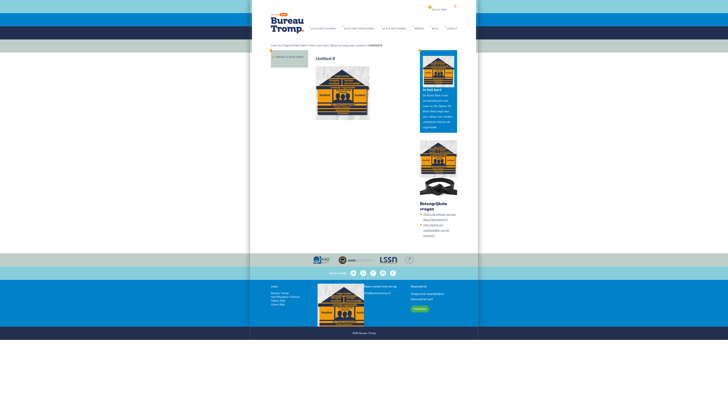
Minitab (419, 28)
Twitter (353, 273)
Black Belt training (323, 28)
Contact (451, 28)
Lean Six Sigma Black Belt (289, 45)
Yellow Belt (278, 301)
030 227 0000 (439, 9)
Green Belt (278, 304)
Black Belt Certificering (359, 28)
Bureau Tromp (280, 293)
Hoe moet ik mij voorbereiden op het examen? (436, 230)
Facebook (393, 273)
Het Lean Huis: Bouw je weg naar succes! (337, 45)
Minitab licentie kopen (290, 57)
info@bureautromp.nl (377, 293)
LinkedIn (363, 273)
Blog (435, 28)
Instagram (383, 273)
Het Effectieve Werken (285, 297)
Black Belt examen (394, 28)
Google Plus (373, 273)
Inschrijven (420, 309)
